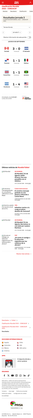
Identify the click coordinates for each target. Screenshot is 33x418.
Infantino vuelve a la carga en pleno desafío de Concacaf (22, 209)
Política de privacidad (21, 391)
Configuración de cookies (20, 393)
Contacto (4, 391)
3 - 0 (16, 49)
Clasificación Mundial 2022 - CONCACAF (10, 7)
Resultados (13, 11)
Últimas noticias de (15, 167)
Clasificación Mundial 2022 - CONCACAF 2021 (14, 327)
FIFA (16, 205)
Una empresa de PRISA (16, 404)
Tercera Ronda (8, 27)
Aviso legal (11, 391)
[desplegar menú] (2, 2)
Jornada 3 (16, 32)
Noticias (5, 11)
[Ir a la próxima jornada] (29, 32)
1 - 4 (16, 84)
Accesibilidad (5, 396)
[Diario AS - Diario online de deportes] (16, 2)
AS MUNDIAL (19, 171)
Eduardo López (19, 213)
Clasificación (23, 11)
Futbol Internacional (21, 189)
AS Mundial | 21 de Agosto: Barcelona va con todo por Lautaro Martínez (22, 225)
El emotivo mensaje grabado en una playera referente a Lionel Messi (22, 193)
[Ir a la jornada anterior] (3, 32)
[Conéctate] (30, 2)
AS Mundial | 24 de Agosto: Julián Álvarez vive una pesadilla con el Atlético (21, 177)
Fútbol (13, 320)
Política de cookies (6, 393)
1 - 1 (16, 61)
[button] (16, 408)
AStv (16, 183)
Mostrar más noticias (23, 254)
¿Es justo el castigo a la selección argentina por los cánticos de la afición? (22, 241)
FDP (16, 235)
